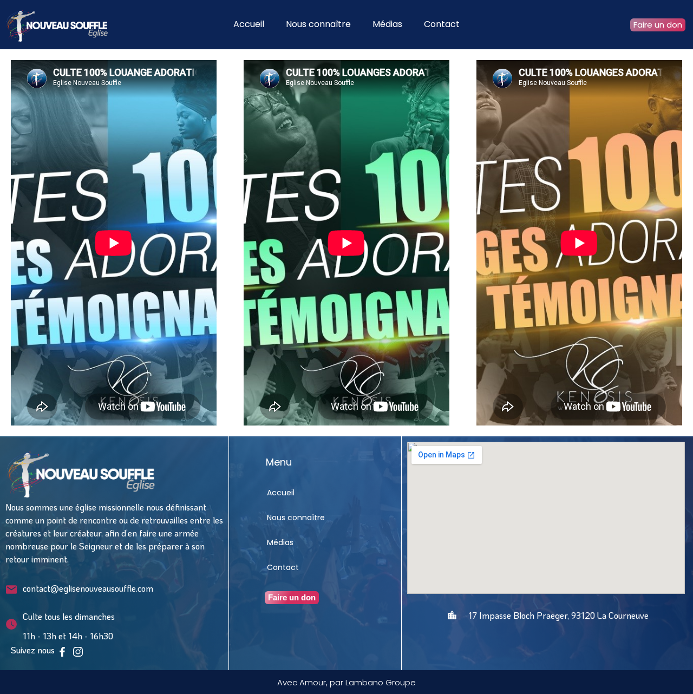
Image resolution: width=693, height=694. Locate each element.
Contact (442, 24)
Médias (387, 24)
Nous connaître (318, 24)
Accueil (248, 24)
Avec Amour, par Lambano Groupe (346, 682)
